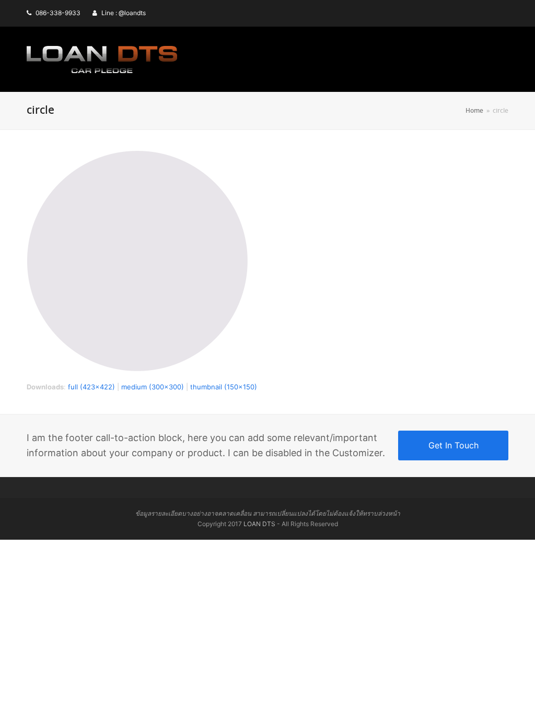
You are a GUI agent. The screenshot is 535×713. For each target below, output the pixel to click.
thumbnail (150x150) (223, 387)
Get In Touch (453, 445)
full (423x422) (91, 387)
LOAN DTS (259, 524)
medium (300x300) (152, 387)
